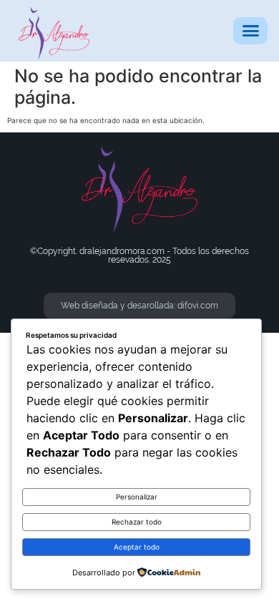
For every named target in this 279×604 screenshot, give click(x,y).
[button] (250, 30)
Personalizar (136, 496)
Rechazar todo (137, 521)
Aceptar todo (137, 546)
